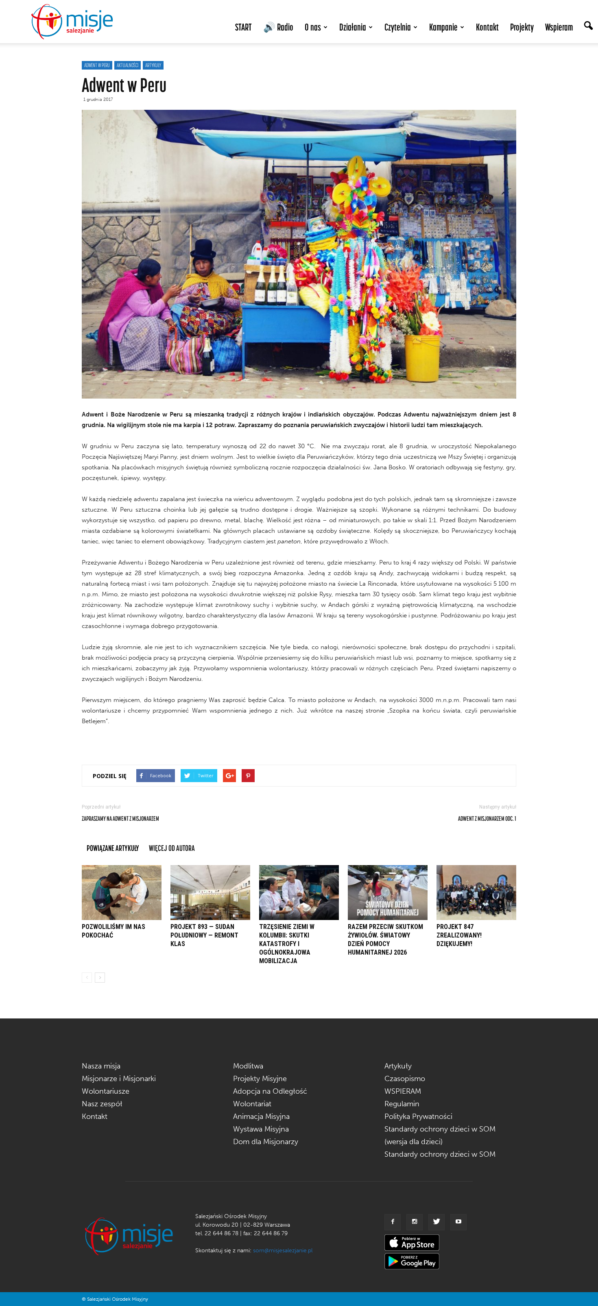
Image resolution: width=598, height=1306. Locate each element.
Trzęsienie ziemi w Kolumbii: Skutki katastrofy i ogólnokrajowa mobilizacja (286, 944)
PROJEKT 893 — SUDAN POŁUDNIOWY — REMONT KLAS (204, 935)
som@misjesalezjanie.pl (282, 1250)
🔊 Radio (278, 27)
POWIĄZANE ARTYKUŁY (113, 847)
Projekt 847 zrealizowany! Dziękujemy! (459, 935)
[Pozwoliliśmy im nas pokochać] (122, 892)
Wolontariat (252, 1103)
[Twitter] (436, 1222)
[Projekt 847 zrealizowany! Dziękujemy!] (476, 892)
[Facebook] (392, 1222)
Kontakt (487, 27)
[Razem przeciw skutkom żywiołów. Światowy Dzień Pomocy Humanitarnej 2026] (388, 892)
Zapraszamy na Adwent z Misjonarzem (120, 818)
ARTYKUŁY (153, 65)
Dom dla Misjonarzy (265, 1141)
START (243, 27)
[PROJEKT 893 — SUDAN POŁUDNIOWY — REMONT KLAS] (210, 892)
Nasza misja (101, 1066)
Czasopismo (404, 1078)
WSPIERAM (402, 1091)
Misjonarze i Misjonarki (119, 1078)
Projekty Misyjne (260, 1078)
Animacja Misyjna (261, 1116)
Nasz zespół (102, 1103)
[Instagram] (414, 1222)
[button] (588, 26)
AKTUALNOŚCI (127, 65)
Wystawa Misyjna (261, 1129)
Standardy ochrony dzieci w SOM (439, 1154)
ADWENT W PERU (97, 65)
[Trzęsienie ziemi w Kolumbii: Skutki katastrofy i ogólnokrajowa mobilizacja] (299, 892)
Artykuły (398, 1066)
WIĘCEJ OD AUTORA (172, 847)
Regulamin (401, 1103)
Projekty (522, 27)
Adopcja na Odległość (270, 1091)
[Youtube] (458, 1222)
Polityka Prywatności (418, 1116)
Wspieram (559, 27)
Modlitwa (248, 1066)
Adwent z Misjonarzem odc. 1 (487, 818)
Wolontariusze (105, 1091)
